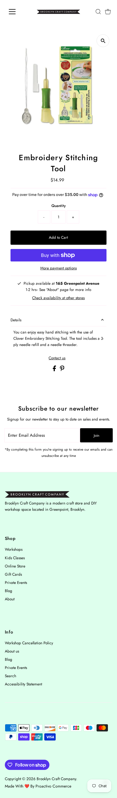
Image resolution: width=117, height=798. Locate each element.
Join (96, 435)
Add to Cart (58, 237)
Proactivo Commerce (53, 786)
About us (12, 651)
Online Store (15, 566)
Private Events (16, 582)
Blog (8, 591)
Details (16, 320)
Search (10, 676)
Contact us (57, 358)
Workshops (13, 549)
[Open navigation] (17, 12)
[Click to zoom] (103, 40)
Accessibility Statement (23, 684)
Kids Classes (15, 558)
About (9, 599)
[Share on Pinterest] (62, 370)
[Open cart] (108, 11)
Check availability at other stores (58, 298)
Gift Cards (13, 574)
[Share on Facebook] (55, 370)
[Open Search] (98, 11)
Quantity (58, 205)
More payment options (58, 268)
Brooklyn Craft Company (56, 779)
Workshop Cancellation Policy (29, 643)
